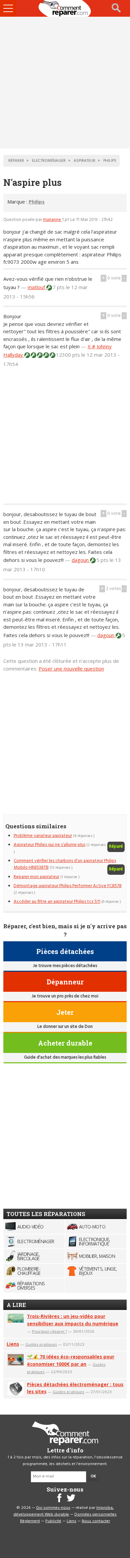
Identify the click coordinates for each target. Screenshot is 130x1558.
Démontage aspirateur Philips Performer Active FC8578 (68, 885)
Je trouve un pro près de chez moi (65, 996)
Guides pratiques (41, 1344)
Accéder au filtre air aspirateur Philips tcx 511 (57, 901)
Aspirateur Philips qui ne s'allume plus (49, 844)
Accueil (65, 8)
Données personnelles (95, 1514)
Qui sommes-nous (53, 1508)
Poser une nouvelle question (71, 668)
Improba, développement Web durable (63, 1511)
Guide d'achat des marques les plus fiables (65, 1057)
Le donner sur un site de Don (65, 1026)
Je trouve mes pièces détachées (65, 965)
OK (93, 1476)
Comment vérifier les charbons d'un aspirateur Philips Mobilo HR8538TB (65, 864)
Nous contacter (96, 1521)
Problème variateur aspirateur (43, 835)
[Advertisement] (65, 82)
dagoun (81, 560)
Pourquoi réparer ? (49, 1331)
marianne (52, 219)
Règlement (30, 1521)
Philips (37, 201)
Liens (13, 1344)
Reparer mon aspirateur (36, 876)
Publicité (53, 1521)
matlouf (37, 287)
